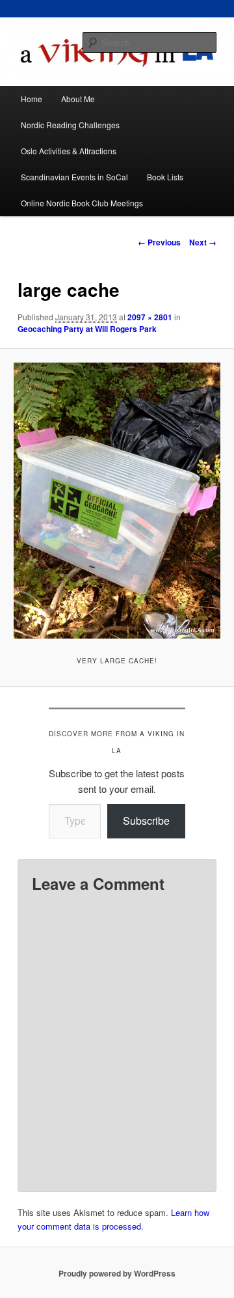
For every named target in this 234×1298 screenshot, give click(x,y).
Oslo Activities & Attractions (68, 150)
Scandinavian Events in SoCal (74, 176)
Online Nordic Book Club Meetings (82, 202)
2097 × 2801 (149, 317)
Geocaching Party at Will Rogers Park (87, 329)
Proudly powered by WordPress (117, 1273)
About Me (78, 98)
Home (31, 98)
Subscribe (146, 820)
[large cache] (117, 501)
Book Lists (165, 176)
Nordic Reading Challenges (70, 124)
